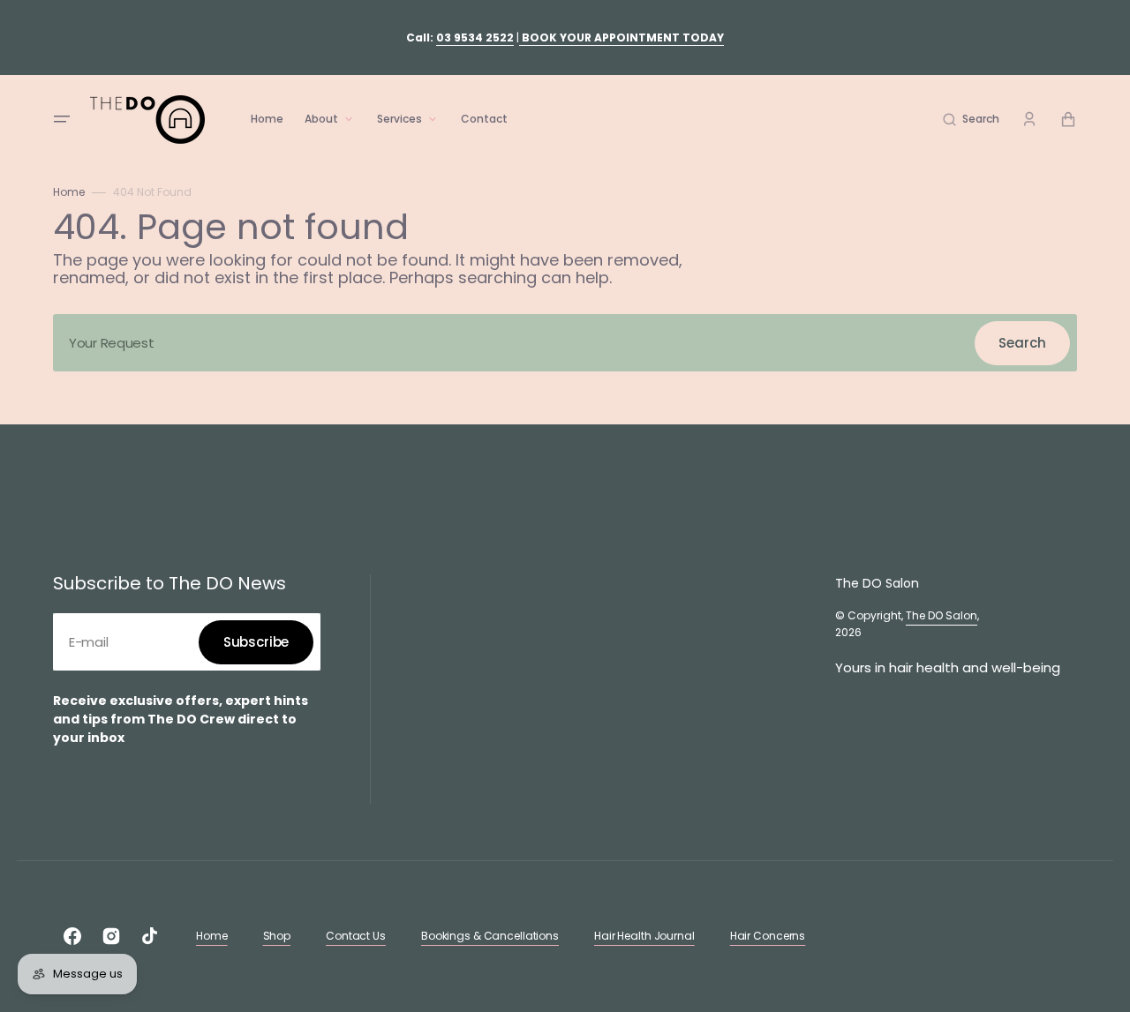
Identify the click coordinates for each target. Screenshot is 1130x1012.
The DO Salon (941, 615)
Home (69, 191)
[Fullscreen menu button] (62, 119)
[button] (971, 119)
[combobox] (565, 342)
